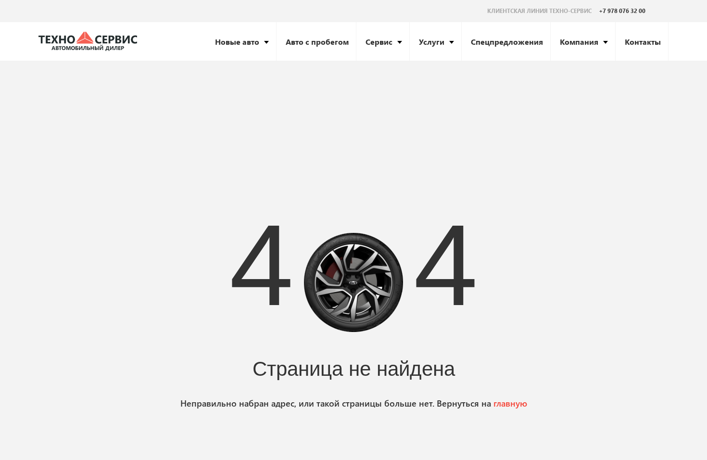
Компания (579, 42)
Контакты (643, 42)
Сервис (379, 42)
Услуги (431, 42)
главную (510, 403)
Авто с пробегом (317, 42)
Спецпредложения (507, 42)
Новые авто (237, 42)
